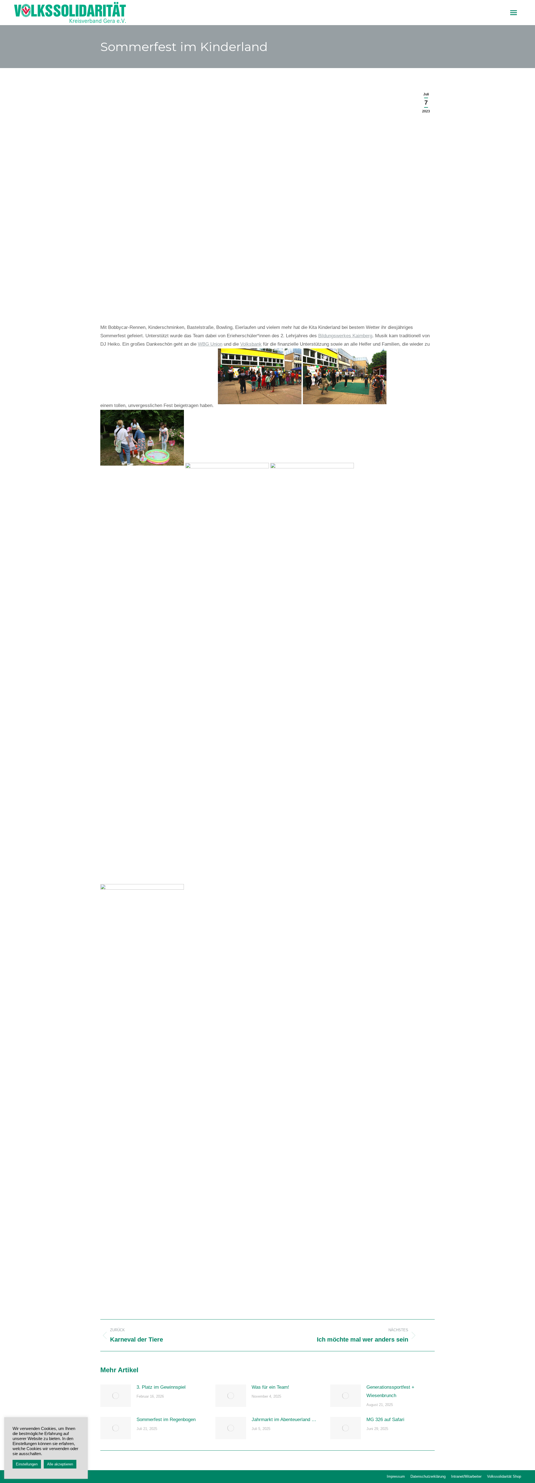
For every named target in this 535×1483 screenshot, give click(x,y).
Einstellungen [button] (27, 1464)
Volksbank (251, 344)
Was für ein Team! (270, 1387)
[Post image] (115, 1396)
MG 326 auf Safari (385, 1419)
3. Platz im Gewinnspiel (161, 1387)
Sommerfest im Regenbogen (166, 1419)
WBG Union (210, 344)
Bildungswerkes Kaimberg (345, 335)
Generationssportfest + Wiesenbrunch (390, 1391)
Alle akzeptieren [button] (60, 1464)
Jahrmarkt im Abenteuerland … (284, 1419)
